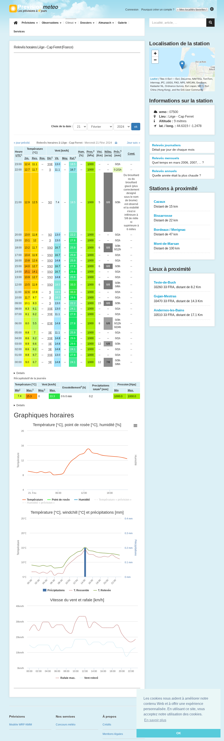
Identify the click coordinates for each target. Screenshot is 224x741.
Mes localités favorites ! (193, 9)
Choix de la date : (62, 126)
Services (19, 31)
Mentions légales (113, 734)
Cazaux (166, 204)
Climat (69, 22)
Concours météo (65, 724)
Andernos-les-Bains (178, 312)
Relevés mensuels (178, 160)
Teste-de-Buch (177, 285)
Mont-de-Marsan (167, 246)
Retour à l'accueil (35, 8)
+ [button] (155, 53)
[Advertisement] (77, 87)
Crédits (107, 724)
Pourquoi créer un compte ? (157, 9)
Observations (50, 22)
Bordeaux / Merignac (170, 232)
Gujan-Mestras (178, 298)
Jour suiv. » (133, 142)
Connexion (131, 9)
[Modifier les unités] (212, 9)
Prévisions (29, 22)
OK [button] (178, 733)
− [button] (155, 60)
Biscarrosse (166, 218)
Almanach (105, 22)
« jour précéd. (22, 142)
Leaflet (154, 78)
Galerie (122, 22)
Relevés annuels (176, 173)
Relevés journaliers (173, 147)
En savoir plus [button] (155, 720)
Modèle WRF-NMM (20, 724)
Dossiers (86, 22)
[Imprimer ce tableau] (116, 142)
